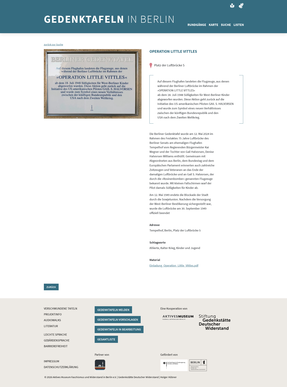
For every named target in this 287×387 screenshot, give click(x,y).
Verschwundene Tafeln (60, 308)
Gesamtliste (106, 339)
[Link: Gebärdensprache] (241, 5)
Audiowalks (52, 320)
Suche (226, 25)
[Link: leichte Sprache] (232, 5)
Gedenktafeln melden (113, 310)
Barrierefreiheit (56, 346)
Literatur (51, 326)
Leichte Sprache (55, 334)
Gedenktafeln (109, 19)
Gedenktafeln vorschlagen (117, 319)
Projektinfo (53, 314)
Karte (213, 25)
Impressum (51, 361)
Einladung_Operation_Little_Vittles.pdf (173, 265)
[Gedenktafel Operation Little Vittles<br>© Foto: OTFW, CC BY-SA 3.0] (93, 84)
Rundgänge (197, 25)
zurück (51, 287)
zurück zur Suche (53, 44)
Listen (239, 25)
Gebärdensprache (56, 340)
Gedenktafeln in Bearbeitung (119, 329)
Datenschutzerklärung (61, 367)
